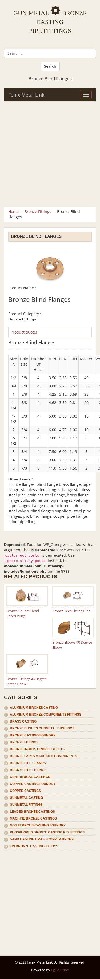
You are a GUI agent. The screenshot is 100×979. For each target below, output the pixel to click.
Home (13, 211)
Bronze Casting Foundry (32, 735)
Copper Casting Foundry (32, 784)
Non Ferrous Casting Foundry (38, 825)
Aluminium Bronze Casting (34, 707)
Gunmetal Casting (26, 798)
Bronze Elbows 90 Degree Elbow (72, 645)
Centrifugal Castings (30, 777)
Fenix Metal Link (26, 94)
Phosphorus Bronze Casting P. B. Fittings (47, 832)
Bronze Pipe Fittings (28, 770)
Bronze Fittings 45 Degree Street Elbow (26, 681)
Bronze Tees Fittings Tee (71, 610)
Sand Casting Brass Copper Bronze (42, 839)
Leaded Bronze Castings (32, 811)
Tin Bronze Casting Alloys (34, 846)
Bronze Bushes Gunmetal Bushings (42, 728)
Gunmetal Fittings (26, 805)
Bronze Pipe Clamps (28, 763)
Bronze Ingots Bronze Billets (37, 749)
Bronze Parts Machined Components (43, 756)
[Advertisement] (50, 154)
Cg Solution (60, 970)
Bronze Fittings (38, 211)
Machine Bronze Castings (33, 818)
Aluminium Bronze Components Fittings (45, 714)
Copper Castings (25, 791)
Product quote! (24, 332)
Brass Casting (23, 721)
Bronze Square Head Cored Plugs (22, 613)
